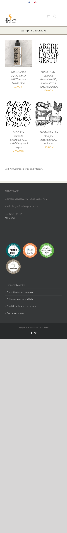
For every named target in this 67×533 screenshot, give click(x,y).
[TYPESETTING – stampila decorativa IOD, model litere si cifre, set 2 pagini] (48, 41)
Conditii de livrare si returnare (21, 306)
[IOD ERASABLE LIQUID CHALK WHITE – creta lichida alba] (18, 41)
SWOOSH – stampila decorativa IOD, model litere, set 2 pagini (18, 140)
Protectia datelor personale (20, 292)
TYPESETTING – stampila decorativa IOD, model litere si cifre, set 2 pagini (49, 79)
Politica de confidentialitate (20, 299)
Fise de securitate (15, 313)
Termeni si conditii (15, 284)
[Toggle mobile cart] (48, 16)
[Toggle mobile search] (54, 16)
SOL (13, 217)
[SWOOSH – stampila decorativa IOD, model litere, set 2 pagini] (18, 102)
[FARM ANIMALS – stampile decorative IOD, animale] (48, 102)
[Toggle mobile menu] (60, 16)
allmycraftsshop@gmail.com (40, 8)
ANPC (7, 217)
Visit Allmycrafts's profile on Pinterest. (24, 168)
